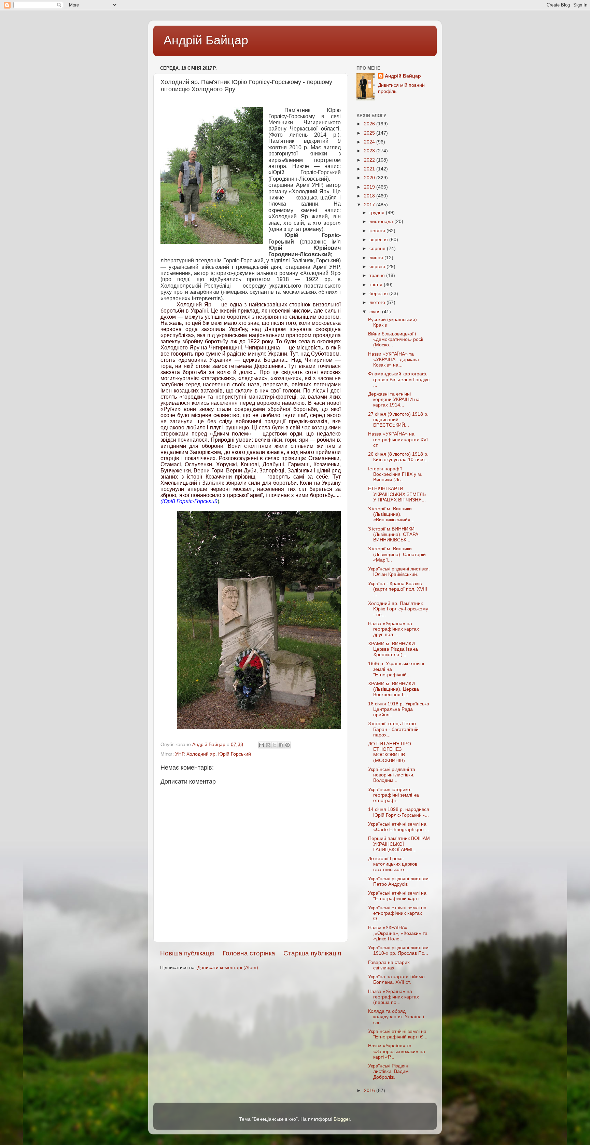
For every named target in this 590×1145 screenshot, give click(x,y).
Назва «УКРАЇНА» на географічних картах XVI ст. (398, 439)
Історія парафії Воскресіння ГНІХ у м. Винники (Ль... (395, 474)
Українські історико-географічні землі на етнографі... (393, 795)
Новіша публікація (187, 953)
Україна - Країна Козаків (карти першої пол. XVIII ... (397, 589)
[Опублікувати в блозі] (268, 745)
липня (376, 257)
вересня (379, 239)
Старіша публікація (312, 953)
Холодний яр (200, 754)
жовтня (378, 230)
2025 (370, 133)
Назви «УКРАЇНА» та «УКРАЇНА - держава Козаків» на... (393, 359)
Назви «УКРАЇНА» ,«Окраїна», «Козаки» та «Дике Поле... (397, 933)
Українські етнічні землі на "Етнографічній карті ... (397, 896)
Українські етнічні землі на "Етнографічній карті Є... (397, 1034)
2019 (370, 187)
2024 (370, 141)
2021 (370, 168)
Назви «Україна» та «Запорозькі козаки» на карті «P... (396, 1051)
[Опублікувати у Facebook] (281, 745)
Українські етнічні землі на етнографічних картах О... (397, 913)
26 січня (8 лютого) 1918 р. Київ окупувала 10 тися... (398, 457)
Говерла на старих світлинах (389, 965)
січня (375, 311)
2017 (370, 204)
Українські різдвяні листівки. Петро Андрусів (399, 881)
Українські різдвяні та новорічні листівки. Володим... (391, 775)
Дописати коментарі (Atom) (227, 967)
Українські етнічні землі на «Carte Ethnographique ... (398, 827)
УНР (179, 754)
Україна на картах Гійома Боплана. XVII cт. (396, 979)
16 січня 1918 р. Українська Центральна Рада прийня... (398, 709)
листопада (381, 221)
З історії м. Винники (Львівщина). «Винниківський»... (391, 514)
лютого (378, 302)
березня (379, 293)
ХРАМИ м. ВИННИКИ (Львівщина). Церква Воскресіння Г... (393, 689)
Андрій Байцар (206, 40)
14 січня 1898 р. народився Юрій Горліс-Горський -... (398, 812)
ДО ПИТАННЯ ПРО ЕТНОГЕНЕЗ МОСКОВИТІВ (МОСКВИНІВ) (389, 752)
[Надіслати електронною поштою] (261, 745)
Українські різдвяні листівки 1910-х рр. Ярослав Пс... (398, 950)
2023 (370, 150)
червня (378, 266)
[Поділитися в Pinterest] (287, 745)
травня (377, 275)
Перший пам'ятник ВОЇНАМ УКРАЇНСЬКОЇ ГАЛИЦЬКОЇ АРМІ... (399, 844)
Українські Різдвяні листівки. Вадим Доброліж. (388, 1071)
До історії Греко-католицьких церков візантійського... (392, 864)
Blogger (342, 1119)
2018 (370, 195)
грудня (377, 212)
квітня (376, 284)
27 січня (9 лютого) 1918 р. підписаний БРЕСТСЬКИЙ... (398, 420)
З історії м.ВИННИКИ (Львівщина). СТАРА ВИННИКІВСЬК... (393, 534)
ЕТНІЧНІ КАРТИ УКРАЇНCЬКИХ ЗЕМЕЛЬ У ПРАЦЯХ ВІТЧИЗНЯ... (397, 494)
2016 (370, 1090)
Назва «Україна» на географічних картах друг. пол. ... (393, 629)
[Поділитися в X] (274, 745)
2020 (370, 177)
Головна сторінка (249, 953)
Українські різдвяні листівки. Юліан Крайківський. (399, 571)
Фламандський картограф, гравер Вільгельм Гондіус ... (399, 379)
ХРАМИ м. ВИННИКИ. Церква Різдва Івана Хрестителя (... (393, 649)
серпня (378, 248)
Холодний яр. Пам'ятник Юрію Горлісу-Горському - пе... (398, 609)
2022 (370, 160)
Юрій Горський (234, 754)
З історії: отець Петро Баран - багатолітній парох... (393, 729)
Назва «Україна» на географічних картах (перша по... (393, 997)
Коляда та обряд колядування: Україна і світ (396, 1017)
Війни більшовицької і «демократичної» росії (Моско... (395, 339)
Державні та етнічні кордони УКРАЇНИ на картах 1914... (394, 399)
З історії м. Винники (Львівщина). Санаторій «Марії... (397, 554)
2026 (370, 123)
